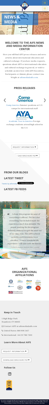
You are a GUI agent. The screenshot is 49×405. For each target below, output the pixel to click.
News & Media (8, 403)
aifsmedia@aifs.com (29, 77)
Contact (14, 403)
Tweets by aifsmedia (9, 184)
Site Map (42, 403)
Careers (45, 401)
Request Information (24, 147)
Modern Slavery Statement (32, 403)
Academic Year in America (20, 121)
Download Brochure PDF (23, 156)
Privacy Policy (20, 403)
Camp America (12, 105)
